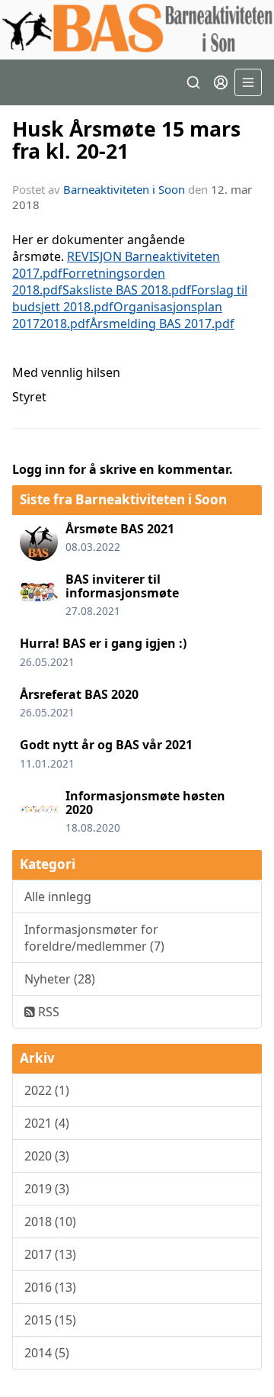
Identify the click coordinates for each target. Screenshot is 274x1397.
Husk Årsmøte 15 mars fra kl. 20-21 (126, 139)
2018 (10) (50, 1221)
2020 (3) (46, 1156)
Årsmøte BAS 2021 (119, 528)
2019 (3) (46, 1188)
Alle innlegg (57, 896)
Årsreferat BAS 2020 (79, 694)
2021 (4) (46, 1123)
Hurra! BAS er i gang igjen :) (103, 643)
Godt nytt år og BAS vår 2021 (106, 744)
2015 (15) (50, 1320)
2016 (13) (50, 1287)
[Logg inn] (220, 82)
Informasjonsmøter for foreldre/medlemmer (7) (94, 937)
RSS (47, 1011)
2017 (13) (50, 1254)
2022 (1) (46, 1090)
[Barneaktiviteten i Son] (137, 30)
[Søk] (193, 82)
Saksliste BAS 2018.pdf (126, 290)
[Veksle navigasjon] (248, 82)
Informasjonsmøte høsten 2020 (145, 802)
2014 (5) (46, 1352)
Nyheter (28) (59, 978)
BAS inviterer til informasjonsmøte (122, 586)
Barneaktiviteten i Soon (124, 189)
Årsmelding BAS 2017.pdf (162, 323)
